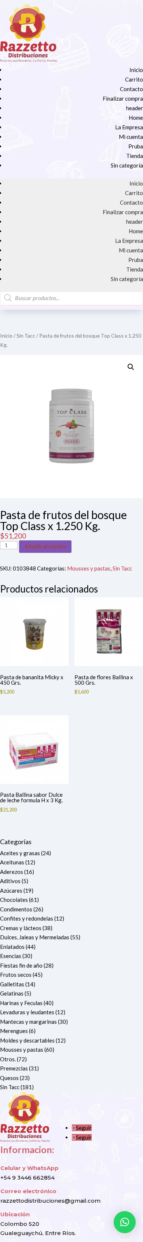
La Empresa (129, 127)
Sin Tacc (25, 335)
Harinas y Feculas (21, 1003)
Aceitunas (12, 862)
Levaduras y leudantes (27, 1012)
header (134, 108)
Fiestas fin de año (21, 965)
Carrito (134, 79)
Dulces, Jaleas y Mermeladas (34, 937)
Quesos (9, 1077)
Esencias (10, 956)
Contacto (131, 89)
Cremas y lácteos (20, 928)
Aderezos (11, 871)
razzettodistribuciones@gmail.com (50, 1200)
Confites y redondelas (26, 918)
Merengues (14, 1030)
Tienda (134, 155)
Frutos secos (16, 974)
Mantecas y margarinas (28, 1021)
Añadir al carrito (45, 546)
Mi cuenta (131, 136)
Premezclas (14, 1068)
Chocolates (14, 899)
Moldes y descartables (27, 1040)
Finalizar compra (123, 98)
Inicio (136, 69)
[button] (131, 367)
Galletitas (12, 984)
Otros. (8, 1059)
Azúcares (11, 890)
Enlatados (12, 946)
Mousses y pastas (88, 568)
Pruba (135, 146)
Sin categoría (127, 165)
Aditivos (10, 881)
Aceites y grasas (20, 853)
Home (136, 117)
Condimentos (16, 909)
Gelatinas (11, 993)
